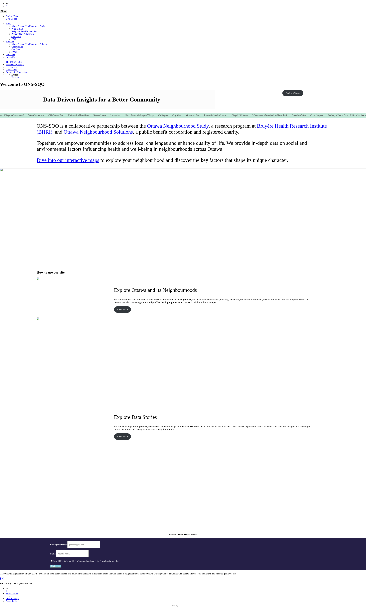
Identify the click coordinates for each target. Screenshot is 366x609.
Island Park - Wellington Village (128, 115)
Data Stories (11, 19)
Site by (175, 606)
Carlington (152, 115)
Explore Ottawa (293, 93)
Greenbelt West (288, 115)
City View (166, 115)
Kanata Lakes (89, 115)
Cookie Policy (12, 598)
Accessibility (11, 601)
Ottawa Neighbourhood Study (178, 126)
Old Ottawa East (45, 115)
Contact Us (11, 57)
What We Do (17, 29)
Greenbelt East (182, 115)
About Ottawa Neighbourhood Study (28, 26)
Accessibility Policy (15, 64)
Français (15, 77)
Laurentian (105, 115)
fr (6, 6)
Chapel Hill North (229, 115)
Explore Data (12, 16)
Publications (11, 69)
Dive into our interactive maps (68, 160)
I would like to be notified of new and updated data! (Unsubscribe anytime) (86, 561)
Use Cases (10, 54)
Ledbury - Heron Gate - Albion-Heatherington (338, 115)
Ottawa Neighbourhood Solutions (98, 132)
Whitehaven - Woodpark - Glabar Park (259, 115)
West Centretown (25, 115)
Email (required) (58, 544)
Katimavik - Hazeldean (67, 115)
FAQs (14, 39)
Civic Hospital (306, 115)
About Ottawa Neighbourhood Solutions (29, 44)
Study (8, 23)
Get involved (17, 47)
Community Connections (17, 72)
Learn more (122, 309)
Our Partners (11, 67)
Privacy (9, 596)
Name (53, 554)
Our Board (16, 49)
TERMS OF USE (14, 62)
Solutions (10, 41)
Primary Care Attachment (22, 34)
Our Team (16, 36)
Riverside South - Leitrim (204, 115)
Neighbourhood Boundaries (24, 31)
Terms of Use (12, 593)
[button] (3, 11)
